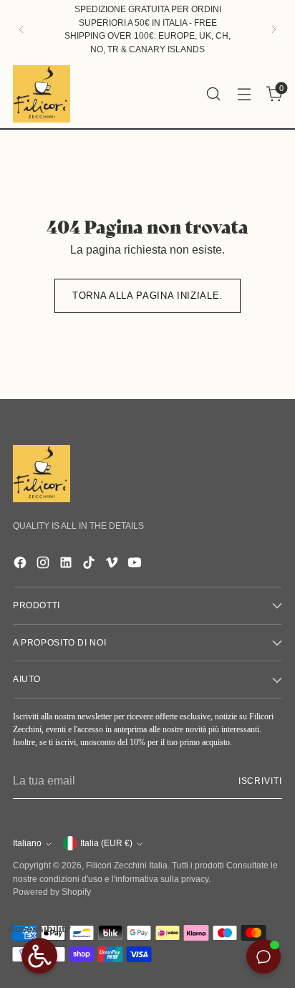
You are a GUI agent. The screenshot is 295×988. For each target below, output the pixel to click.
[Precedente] (21, 29)
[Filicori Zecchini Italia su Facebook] (21, 565)
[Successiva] (273, 29)
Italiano (27, 843)
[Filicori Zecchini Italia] (41, 94)
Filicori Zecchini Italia (127, 865)
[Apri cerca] (213, 93)
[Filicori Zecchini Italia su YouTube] (136, 565)
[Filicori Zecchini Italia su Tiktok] (90, 565)
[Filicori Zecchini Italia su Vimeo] (113, 565)
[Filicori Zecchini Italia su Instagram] (44, 565)
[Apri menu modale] (243, 93)
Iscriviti (260, 781)
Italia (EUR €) (106, 843)
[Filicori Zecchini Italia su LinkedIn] (67, 565)
